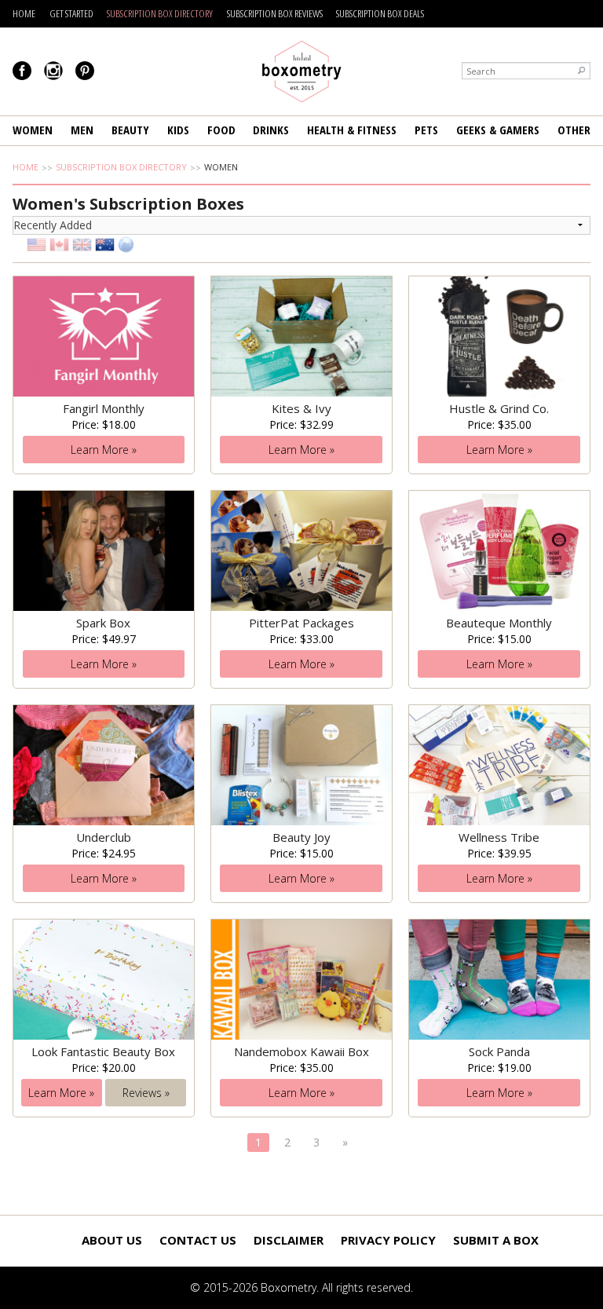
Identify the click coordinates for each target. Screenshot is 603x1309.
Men (82, 129)
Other (573, 129)
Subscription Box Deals (380, 13)
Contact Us (197, 1240)
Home (24, 13)
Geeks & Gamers (497, 129)
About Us (112, 1240)
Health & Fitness (352, 129)
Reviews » (146, 1092)
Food (221, 129)
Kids (178, 129)
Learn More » (104, 449)
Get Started (71, 13)
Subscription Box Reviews (275, 13)
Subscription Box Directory (160, 13)
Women (33, 129)
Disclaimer (288, 1240)
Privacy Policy (388, 1240)
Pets (426, 129)
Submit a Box (496, 1240)
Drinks (271, 129)
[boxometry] (301, 71)
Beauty (130, 129)
